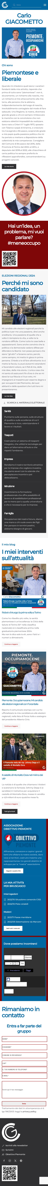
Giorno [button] (28, 957)
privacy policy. (29, 1111)
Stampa (9, 991)
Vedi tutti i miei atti (13, 928)
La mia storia (9, 166)
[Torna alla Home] (5, 5)
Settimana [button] (17, 957)
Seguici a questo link (13, 871)
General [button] (15, 979)
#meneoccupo (24, 243)
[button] (45, 5)
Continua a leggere (11, 644)
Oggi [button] (28, 970)
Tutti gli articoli (9, 811)
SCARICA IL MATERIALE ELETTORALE (26, 403)
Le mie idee (8, 396)
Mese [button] (7, 957)
